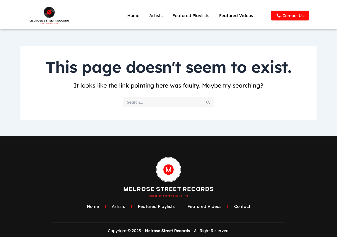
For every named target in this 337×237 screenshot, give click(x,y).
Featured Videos (236, 15)
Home (133, 15)
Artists (156, 15)
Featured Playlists (190, 15)
